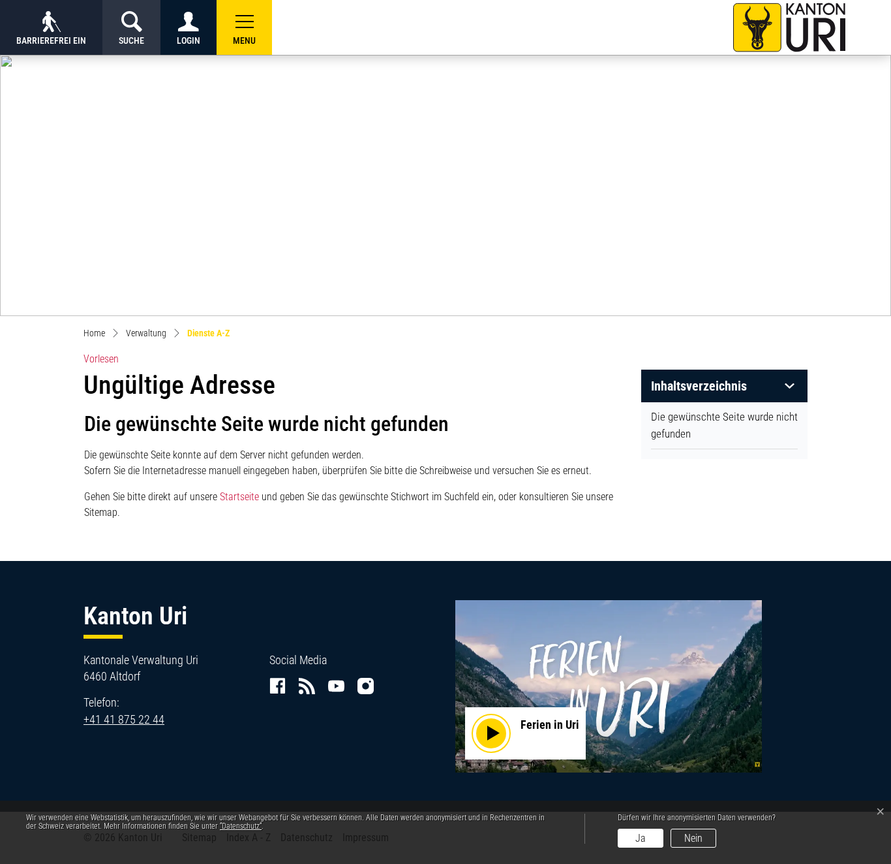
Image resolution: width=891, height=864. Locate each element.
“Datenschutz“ (241, 826)
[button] (244, 27)
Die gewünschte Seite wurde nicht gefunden (724, 425)
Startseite (239, 496)
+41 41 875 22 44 (123, 719)
